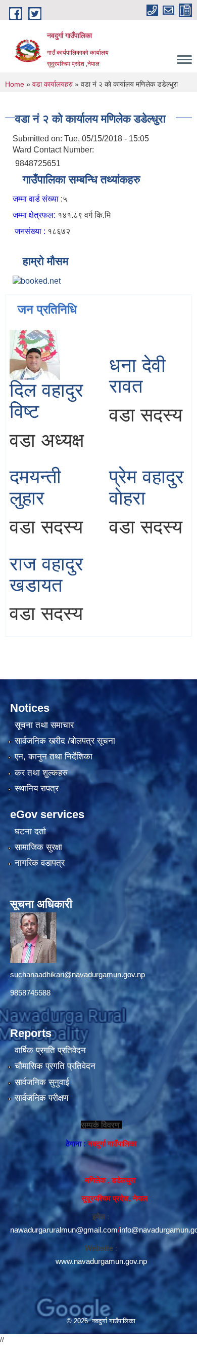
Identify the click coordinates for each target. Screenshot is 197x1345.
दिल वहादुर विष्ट (46, 400)
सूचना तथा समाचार (44, 725)
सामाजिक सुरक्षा (38, 847)
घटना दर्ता (30, 831)
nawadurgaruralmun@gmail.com (64, 1229)
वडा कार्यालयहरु (52, 84)
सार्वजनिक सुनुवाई (42, 1082)
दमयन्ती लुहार (35, 487)
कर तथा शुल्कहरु (41, 773)
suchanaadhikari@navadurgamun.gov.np (77, 974)
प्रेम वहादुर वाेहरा (146, 487)
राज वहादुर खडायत (46, 574)
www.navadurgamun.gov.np (101, 1261)
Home (14, 84)
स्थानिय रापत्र (37, 788)
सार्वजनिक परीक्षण (41, 1098)
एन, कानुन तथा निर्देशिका (53, 756)
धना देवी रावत (137, 376)
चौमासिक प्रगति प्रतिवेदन (55, 1066)
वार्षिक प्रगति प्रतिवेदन (50, 1050)
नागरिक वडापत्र (40, 863)
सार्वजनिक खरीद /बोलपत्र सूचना (65, 741)
